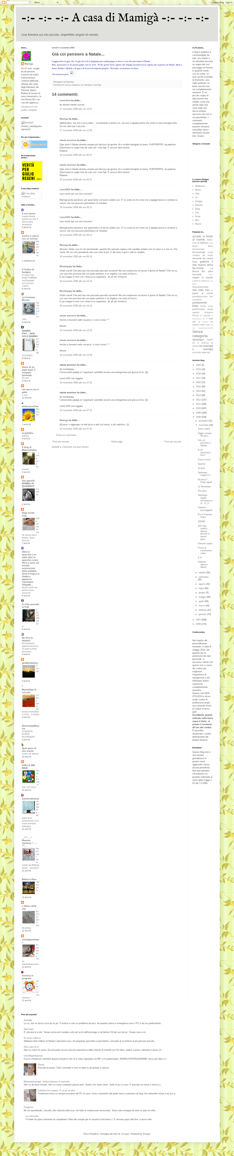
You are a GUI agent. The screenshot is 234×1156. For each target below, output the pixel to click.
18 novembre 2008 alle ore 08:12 (76, 207)
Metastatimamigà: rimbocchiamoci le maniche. (47, 1081)
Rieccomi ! (37, 412)
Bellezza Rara (29, 879)
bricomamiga (198, 249)
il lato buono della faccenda (202, 265)
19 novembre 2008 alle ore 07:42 (76, 428)
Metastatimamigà (200, 287)
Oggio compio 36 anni (205, 434)
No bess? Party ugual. (205, 481)
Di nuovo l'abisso (32, 1038)
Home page (116, 441)
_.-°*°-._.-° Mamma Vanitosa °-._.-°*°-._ (29, 841)
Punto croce (206, 306)
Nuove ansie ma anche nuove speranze (29, 590)
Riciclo (195, 315)
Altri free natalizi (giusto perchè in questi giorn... (204, 532)
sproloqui (198, 339)
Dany (197, 209)
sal (193, 321)
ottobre (202, 572)
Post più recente (61, 441)
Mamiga (64, 119)
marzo (202, 605)
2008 (198, 417)
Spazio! (201, 464)
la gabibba (27, 433)
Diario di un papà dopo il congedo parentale (28, 371)
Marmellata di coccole (29, 691)
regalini (195, 312)
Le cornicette (32, 1116)
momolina (65, 100)
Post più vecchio (173, 441)
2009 (198, 412)
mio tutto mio (201, 290)
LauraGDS (65, 189)
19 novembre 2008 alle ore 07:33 (76, 382)
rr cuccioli (205, 315)
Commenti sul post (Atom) (75, 447)
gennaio (203, 614)
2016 (198, 382)
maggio (203, 597)
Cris (197, 212)
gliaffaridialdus (30, 663)
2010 (198, 408)
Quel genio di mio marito (29, 749)
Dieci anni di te (31, 1047)
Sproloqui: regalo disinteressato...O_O (205, 499)
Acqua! (201, 468)
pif (212, 290)
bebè (211, 243)
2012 (198, 399)
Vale (197, 193)
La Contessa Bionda (28, 298)
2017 (198, 378)
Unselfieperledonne (33, 1055)
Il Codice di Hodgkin (28, 270)
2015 (198, 386)
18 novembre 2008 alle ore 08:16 (76, 256)
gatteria (204, 261)
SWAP (210, 340)
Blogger (146, 1134)
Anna (197, 216)
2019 (198, 369)
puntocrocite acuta (202, 309)
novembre (204, 425)
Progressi (28, 1107)
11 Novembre (204, 486)
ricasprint (208, 312)
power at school (202, 293)
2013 (198, 395)
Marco (198, 224)
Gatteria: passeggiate (205, 508)
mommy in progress (27, 977)
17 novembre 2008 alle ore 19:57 (76, 109)
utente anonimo (68, 140)
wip (208, 352)
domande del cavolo (202, 258)
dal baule (207, 255)
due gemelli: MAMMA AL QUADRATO (28, 483)
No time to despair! (27, 639)
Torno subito (204, 428)
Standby (28, 1020)
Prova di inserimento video (205, 550)
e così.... (25, 395)
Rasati (41, 1064)
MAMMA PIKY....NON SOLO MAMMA (30, 334)
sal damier (203, 322)
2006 (198, 624)
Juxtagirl (125, 1134)
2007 (198, 619)
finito (194, 261)
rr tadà (209, 318)
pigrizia (25, 436)
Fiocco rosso (204, 459)
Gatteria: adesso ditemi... (203, 564)
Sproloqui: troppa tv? (204, 474)
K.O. (200, 557)
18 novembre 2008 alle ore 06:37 (76, 155)
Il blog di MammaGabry (29, 448)
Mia (197, 220)
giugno (202, 592)
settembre (204, 577)
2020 (198, 365)
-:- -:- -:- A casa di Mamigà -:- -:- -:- (115, 18)
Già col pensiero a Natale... (204, 443)
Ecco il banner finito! (205, 515)
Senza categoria (72, 85)
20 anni (25, 378)
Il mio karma (28, 213)
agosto (202, 584)
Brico (210, 246)
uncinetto (196, 352)
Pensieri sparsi (205, 543)
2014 (198, 391)
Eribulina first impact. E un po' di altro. (57, 1090)
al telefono (203, 243)
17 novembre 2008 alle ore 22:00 (76, 130)
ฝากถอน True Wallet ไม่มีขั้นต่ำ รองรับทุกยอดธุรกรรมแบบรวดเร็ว (29, 280)
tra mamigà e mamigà (91, 85)
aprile (202, 601)
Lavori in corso (199, 281)
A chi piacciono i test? (204, 452)
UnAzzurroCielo (30, 406)
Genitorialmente (30, 798)
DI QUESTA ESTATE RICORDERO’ (28, 734)
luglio (202, 588)
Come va (37, 492)
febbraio (203, 610)
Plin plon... (203, 491)
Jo (196, 197)
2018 (198, 373)
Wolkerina (200, 186)
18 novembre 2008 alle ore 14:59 (76, 330)
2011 (198, 404)
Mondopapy (66, 266)
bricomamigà (198, 252)
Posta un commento (66, 435)
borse (195, 246)
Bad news (29, 1029)
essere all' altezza (30, 754)
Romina (199, 205)
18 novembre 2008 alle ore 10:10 (76, 281)
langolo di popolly (202, 277)
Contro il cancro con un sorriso (30, 237)
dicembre (203, 420)
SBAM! (201, 521)
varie (203, 352)
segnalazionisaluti (206, 328)
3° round (37, 668)
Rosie (198, 190)
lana (211, 275)
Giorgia (198, 201)
